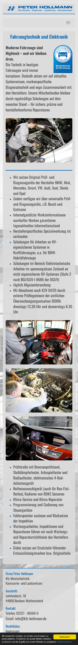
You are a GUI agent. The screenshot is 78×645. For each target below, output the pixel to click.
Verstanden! (64, 636)
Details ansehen (65, 641)
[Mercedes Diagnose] (39, 342)
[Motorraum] (39, 390)
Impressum (12, 631)
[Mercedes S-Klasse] (39, 438)
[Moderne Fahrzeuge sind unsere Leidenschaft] (39, 140)
